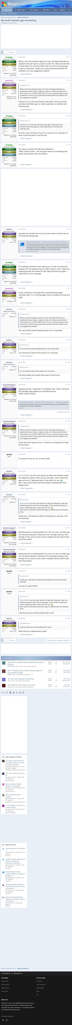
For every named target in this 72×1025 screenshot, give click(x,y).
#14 (69, 471)
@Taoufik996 (23, 475)
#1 (69, 57)
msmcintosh (11, 687)
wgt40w (10, 674)
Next (12, 52)
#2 (69, 80)
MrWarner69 (11, 666)
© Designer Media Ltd (7, 1016)
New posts (4, 14)
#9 (69, 340)
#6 (69, 262)
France (14, 70)
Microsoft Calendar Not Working (22, 679)
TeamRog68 (66, 672)
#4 (69, 145)
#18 (69, 571)
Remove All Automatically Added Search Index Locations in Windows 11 (15, 899)
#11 (69, 384)
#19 (69, 591)
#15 (69, 494)
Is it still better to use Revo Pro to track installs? (15, 806)
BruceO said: (23, 345)
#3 (69, 116)
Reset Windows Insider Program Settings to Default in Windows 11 (15, 874)
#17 (69, 549)
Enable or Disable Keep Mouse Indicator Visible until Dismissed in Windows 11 (15, 861)
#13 (69, 454)
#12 (69, 421)
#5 (69, 229)
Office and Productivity (29, 666)
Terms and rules (40, 984)
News (47, 10)
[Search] (69, 10)
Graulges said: (24, 85)
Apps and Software (25, 674)
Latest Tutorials (10, 845)
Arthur (9, 681)
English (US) (18, 973)
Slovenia (13, 93)
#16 (69, 528)
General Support (10, 780)
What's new (21, 10)
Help (37, 991)
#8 (69, 309)
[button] (26, 10)
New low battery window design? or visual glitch (13, 785)
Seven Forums (5, 984)
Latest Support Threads (13, 757)
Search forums (12, 14)
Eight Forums (5, 988)
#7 (69, 288)
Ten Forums (4, 991)
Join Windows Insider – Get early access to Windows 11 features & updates (44, 402)
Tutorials (35, 10)
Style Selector (7, 973)
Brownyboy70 (66, 680)
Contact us (39, 981)
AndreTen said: (24, 121)
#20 (69, 618)
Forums (8, 10)
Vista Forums (5, 981)
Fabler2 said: (23, 367)
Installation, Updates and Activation (15, 770)
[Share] (66, 57)
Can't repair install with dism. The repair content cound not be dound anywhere (14, 763)
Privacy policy (40, 988)
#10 (69, 362)
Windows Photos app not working (23, 685)
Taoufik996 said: (24, 623)
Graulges (4, 23)
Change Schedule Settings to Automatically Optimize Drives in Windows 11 (15, 886)
